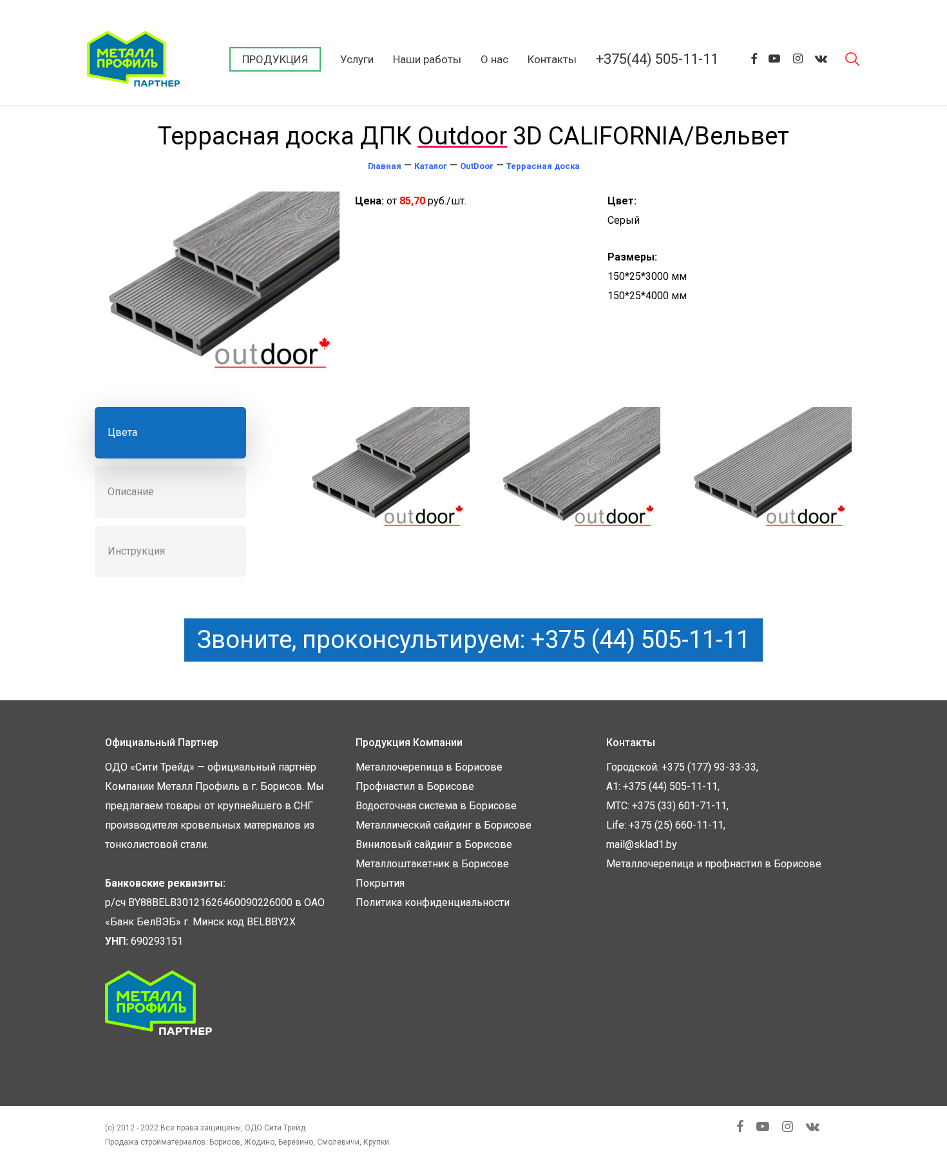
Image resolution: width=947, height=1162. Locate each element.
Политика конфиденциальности (433, 902)
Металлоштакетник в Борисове (432, 864)
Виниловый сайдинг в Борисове (434, 844)
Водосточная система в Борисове (436, 806)
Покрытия (380, 883)
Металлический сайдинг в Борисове (443, 825)
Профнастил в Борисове (415, 786)
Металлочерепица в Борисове (429, 767)
